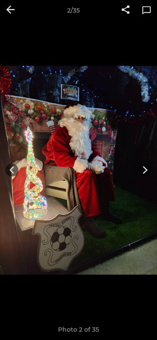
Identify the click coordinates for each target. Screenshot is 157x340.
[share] (125, 10)
